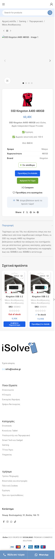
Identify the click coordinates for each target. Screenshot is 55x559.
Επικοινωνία (8, 390)
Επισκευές (7, 426)
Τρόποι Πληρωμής (10, 476)
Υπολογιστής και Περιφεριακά (16, 435)
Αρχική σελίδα (9, 21)
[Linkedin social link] (34, 212)
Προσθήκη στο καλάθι (27, 173)
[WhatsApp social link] (11, 522)
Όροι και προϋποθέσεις (13, 495)
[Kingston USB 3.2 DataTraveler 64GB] (40, 283)
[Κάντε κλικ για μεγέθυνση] (7, 81)
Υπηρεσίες (7, 455)
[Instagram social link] (7, 522)
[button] (5, 60)
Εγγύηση (6, 490)
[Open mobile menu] (3, 4)
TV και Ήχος (7, 450)
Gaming (22, 21)
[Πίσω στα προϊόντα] (7, 31)
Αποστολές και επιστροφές (15, 481)
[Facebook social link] (23, 212)
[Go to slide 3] (29, 83)
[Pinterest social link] (31, 212)
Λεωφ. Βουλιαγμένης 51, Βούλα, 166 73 (20, 515)
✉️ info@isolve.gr (11, 369)
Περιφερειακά (36, 21)
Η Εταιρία (6, 395)
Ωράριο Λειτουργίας (11, 404)
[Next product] (10, 31)
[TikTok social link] (15, 522)
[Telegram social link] (38, 212)
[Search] (50, 12)
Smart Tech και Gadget (12, 440)
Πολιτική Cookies (10, 486)
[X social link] (27, 212)
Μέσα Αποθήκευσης (11, 24)
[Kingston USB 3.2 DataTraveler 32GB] (14, 283)
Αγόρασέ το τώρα (27, 181)
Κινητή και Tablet (10, 431)
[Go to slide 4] (31, 83)
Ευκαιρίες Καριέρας (11, 399)
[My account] (51, 4)
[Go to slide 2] (26, 83)
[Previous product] (4, 31)
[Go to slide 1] (23, 83)
